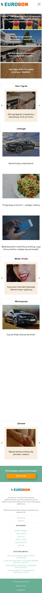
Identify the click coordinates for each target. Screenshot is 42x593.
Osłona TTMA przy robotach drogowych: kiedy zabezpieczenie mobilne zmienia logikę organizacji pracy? (21, 19)
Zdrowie (21, 423)
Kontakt (21, 521)
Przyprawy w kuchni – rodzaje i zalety (21, 205)
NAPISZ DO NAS (21, 476)
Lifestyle (21, 128)
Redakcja (21, 518)
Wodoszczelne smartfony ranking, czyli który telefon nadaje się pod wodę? (21, 248)
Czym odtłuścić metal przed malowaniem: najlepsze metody (21, 562)
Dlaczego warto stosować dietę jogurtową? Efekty (21, 571)
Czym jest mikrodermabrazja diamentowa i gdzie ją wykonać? (21, 288)
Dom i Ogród (21, 86)
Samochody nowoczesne (21, 163)
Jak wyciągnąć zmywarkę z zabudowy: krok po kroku (21, 54)
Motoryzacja (21, 301)
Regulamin (21, 590)
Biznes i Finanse (21, 531)
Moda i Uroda (21, 258)
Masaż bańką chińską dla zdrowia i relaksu (21, 453)
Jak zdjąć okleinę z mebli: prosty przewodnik (21, 70)
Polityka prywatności (21, 582)
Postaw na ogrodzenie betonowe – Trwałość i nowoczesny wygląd (21, 38)
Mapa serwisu (21, 586)
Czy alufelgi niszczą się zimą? (21, 334)
